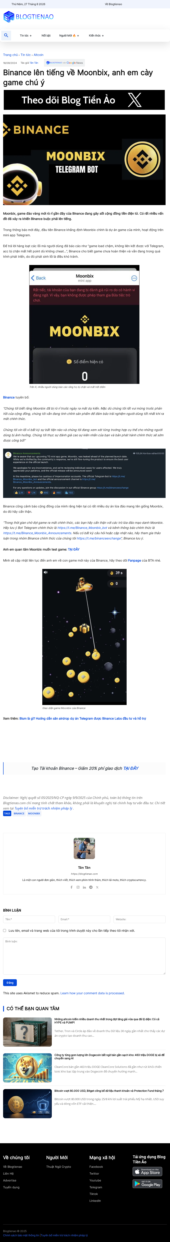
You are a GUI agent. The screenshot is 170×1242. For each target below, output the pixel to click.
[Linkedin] (84, 886)
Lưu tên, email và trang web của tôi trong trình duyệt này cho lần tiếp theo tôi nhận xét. (72, 930)
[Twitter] (45, 821)
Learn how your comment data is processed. (92, 993)
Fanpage (134, 560)
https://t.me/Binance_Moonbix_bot (82, 528)
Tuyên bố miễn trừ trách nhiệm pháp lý (44, 808)
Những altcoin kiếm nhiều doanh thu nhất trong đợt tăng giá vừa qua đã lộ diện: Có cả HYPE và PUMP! (106, 1020)
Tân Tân (33, 63)
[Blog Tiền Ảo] (28, 16)
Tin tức (26, 55)
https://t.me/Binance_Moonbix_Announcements (37, 533)
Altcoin (38, 55)
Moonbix (34, 813)
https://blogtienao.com (84, 873)
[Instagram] (78, 886)
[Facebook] (35, 821)
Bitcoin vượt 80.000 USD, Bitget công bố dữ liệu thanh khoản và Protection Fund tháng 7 (109, 1090)
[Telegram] (55, 821)
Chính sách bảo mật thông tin (21, 1235)
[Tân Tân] (84, 848)
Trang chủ (10, 55)
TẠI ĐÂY (73, 549)
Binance (9, 397)
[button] (6, 35)
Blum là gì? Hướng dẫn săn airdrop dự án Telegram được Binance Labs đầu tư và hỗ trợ (82, 718)
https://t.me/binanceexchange (99, 538)
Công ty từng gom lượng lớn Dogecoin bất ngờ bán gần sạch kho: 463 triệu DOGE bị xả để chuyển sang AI (109, 1056)
